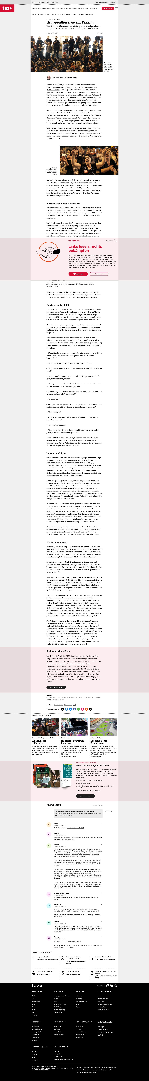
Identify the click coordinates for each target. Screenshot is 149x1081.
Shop (33, 1057)
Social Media (58, 1007)
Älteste (101, 805)
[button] (116, 8)
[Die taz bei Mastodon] (107, 986)
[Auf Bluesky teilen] (70, 709)
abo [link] (97, 2)
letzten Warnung (53, 90)
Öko (33, 999)
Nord (33, 1012)
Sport (33, 1007)
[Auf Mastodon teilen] (66, 709)
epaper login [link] (112, 2)
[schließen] (115, 241)
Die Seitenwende (81, 1001)
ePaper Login (58, 1057)
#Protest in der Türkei (58, 699)
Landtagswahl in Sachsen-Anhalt (62, 997)
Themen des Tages (44, 14)
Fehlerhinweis (68, 705)
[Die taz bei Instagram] (115, 986)
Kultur (34, 1004)
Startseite (34, 14)
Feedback (57, 1051)
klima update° (36, 1032)
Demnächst (79, 1026)
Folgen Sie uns (101, 986)
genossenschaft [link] (103, 2)
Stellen (78, 1004)
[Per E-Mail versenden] (62, 709)
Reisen (34, 1052)
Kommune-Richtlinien (102, 1067)
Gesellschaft (36, 1001)
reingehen (35, 1040)
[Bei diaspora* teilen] (82, 709)
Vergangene (80, 1035)
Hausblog (79, 999)
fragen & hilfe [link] (54, 2)
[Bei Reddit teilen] (86, 709)
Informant (79, 1070)
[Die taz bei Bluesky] (111, 986)
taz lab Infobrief (59, 1035)
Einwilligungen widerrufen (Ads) (86, 1073)
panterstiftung (102, 1007)
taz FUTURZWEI (103, 1029)
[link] (41, 8)
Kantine (34, 1054)
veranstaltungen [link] (40, 2)
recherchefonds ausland (105, 1004)
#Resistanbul (56, 697)
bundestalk (35, 1026)
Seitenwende (107, 1070)
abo (99, 996)
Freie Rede (35, 1037)
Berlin (34, 1010)
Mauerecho (35, 1035)
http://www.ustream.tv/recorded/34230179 (67, 941)
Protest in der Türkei (57, 14)
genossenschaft (103, 999)
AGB (101, 1070)
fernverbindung (37, 1029)
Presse (78, 1007)
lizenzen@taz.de (44, 1069)
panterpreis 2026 (103, 1010)
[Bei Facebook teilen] (74, 709)
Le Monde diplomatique (105, 1032)
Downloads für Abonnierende (63, 1059)
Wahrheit (35, 1015)
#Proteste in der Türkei (68, 697)
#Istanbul (49, 697)
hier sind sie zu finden (66, 815)
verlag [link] (33, 2)
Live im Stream (80, 1032)
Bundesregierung (59, 1010)
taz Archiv (101, 1035)
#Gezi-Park (88, 697)
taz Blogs (101, 1027)
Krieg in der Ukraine (60, 1004)
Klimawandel (58, 1012)
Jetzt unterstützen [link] (56, 687)
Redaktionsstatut (88, 1067)
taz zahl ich (101, 1001)
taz (37, 985)
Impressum (95, 1070)
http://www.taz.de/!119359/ (75, 828)
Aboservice (57, 1054)
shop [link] (48, 2)
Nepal (56, 1001)
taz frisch (57, 1029)
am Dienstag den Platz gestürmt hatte (73, 223)
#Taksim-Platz (79, 697)
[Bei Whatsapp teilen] (78, 709)
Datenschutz (87, 1070)
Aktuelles (79, 996)
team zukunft (58, 1026)
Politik (34, 996)
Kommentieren (58, 705)
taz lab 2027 (80, 1037)
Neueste (95, 805)
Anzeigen (35, 1060)
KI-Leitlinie (112, 1067)
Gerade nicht (109, 241)
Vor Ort (78, 1029)
